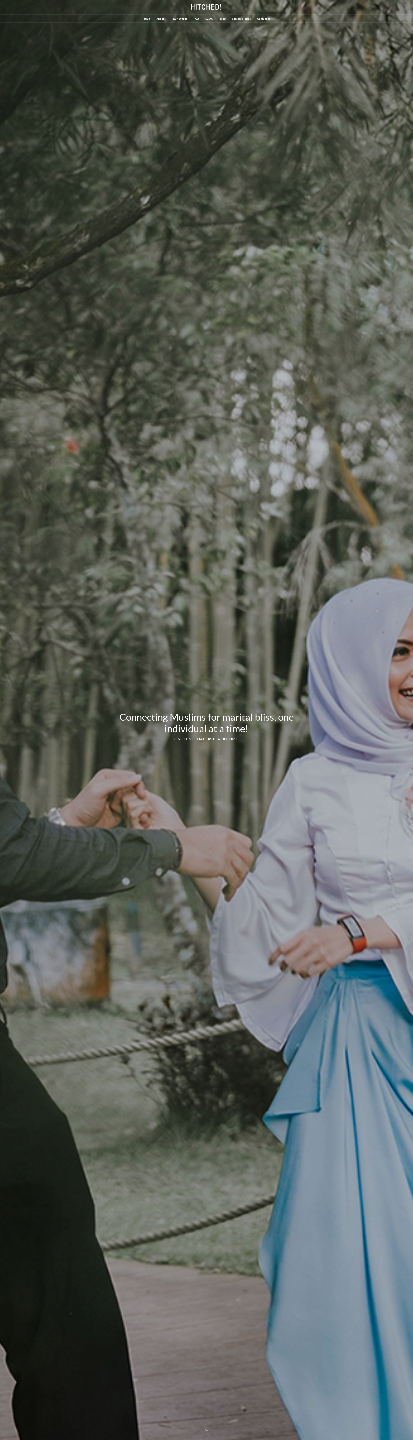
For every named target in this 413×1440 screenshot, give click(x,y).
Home (146, 18)
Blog (223, 18)
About (160, 18)
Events (209, 18)
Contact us (263, 18)
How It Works (179, 18)
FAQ (196, 18)
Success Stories (241, 18)
